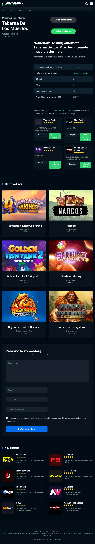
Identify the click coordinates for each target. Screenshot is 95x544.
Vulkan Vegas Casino (80, 149)
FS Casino (68, 455)
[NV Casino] (55, 497)
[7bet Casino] (69, 124)
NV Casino (68, 487)
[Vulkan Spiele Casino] (55, 513)
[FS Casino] (55, 465)
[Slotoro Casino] (55, 481)
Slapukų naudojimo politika (43, 539)
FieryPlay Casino (24, 471)
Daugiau (41, 135)
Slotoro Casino (71, 471)
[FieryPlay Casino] (8, 481)
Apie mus (58, 539)
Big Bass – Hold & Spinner (23, 327)
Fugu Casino (22, 487)
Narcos (71, 225)
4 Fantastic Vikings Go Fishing (24, 225)
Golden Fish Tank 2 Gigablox (24, 276)
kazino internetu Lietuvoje (59, 110)
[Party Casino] (38, 152)
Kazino (4, 11)
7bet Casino (79, 120)
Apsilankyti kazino (55, 136)
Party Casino (49, 148)
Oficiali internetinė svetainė (85, 137)
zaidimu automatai (80, 73)
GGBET (19, 503)
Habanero (77, 67)
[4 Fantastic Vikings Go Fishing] (24, 220)
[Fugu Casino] (8, 497)
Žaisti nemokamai (63, 20)
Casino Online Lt (13, 2)
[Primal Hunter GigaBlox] (71, 321)
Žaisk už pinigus (63, 31)
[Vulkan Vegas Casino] (69, 152)
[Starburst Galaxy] (71, 270)
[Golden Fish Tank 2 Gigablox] (24, 270)
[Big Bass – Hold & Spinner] (24, 321)
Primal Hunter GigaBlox (71, 327)
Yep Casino (21, 455)
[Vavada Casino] (38, 124)
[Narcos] (71, 220)
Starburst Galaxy (71, 276)
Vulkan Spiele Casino (73, 503)
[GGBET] (8, 513)
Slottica (11, 11)
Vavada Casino (50, 120)
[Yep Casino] (8, 465)
